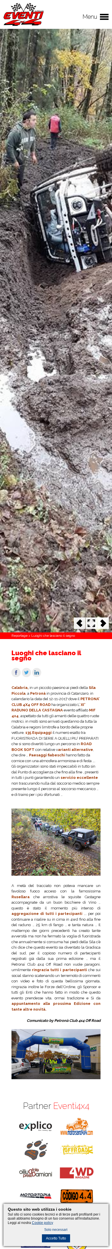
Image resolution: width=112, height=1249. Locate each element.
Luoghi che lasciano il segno (53, 636)
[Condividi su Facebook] (16, 675)
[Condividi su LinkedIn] (36, 675)
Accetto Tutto (56, 1238)
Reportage (19, 636)
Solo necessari (55, 1230)
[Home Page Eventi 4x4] (23, 24)
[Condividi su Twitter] (26, 675)
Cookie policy (42, 1223)
